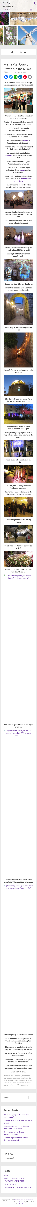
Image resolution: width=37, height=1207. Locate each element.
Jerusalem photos (13, 1080)
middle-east (11, 1083)
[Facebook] (6, 77)
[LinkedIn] (20, 77)
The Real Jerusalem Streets (7, 6)
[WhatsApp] (15, 77)
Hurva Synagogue (10, 1078)
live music (23, 1080)
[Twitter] (10, 77)
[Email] (29, 77)
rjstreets (23, 72)
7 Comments (23, 1085)
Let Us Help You (10, 1184)
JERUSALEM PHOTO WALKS (14, 1179)
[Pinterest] (25, 77)
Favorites (9, 1076)
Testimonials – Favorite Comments (17, 1188)
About (6, 1175)
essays (22, 170)
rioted (25, 141)
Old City (6, 1085)
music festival (26, 1083)
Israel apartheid (21, 1078)
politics (12, 1085)
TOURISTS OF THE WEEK (14, 1181)
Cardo (19, 1076)
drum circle (26, 1076)
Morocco (8, 155)
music (19, 1083)
